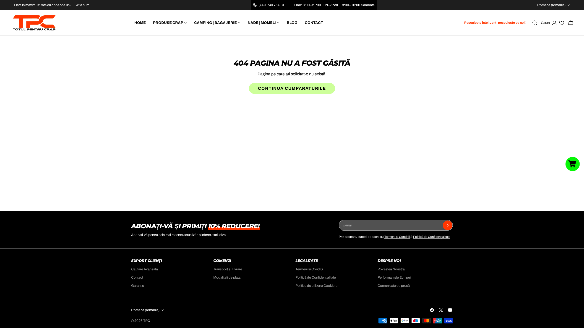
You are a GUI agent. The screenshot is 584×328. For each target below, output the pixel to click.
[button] (572, 164)
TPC (146, 321)
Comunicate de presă (394, 285)
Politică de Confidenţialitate (431, 236)
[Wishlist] (561, 24)
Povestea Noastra (391, 269)
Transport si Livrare (227, 269)
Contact (137, 277)
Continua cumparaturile (292, 88)
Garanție (137, 285)
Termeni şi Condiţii (397, 236)
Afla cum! (83, 5)
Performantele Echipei (394, 277)
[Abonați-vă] (447, 225)
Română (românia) (551, 5)
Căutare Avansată (144, 269)
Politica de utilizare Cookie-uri (317, 285)
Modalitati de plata (226, 277)
